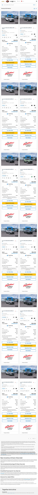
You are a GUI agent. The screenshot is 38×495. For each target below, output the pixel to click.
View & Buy (10, 60)
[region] (10, 52)
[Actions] (17, 28)
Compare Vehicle (6, 79)
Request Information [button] (10, 62)
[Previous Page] (29, 438)
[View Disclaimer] (10, 37)
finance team (2, 473)
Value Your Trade (10, 65)
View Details (9, 67)
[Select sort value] (36, 8)
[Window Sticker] (17, 37)
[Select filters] (34, 8)
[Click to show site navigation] (36, 1)
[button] (18, 17)
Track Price (10, 43)
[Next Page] (30, 438)
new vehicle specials (27, 479)
